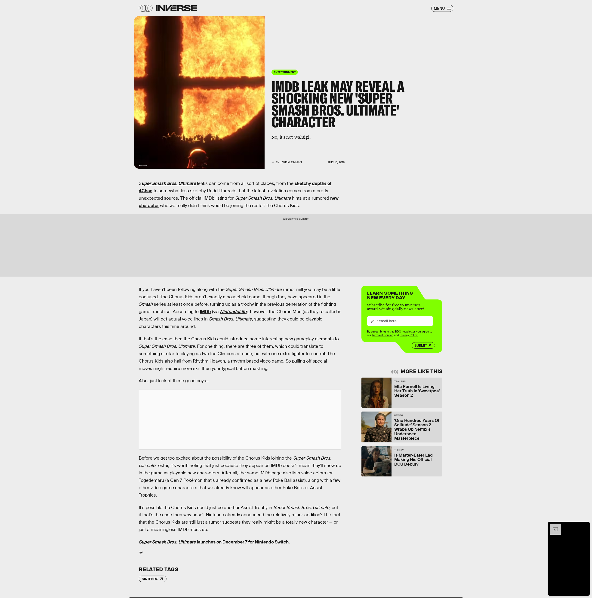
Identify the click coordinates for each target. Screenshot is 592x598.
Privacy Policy (409, 335)
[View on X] (240, 419)
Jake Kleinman (291, 162)
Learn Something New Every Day (390, 295)
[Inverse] (176, 8)
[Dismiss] (584, 526)
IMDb (205, 311)
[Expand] (553, 526)
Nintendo (150, 579)
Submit (421, 345)
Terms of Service (382, 335)
